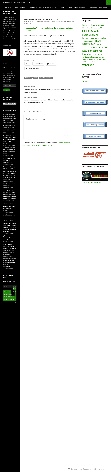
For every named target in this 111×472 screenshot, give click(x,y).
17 (4, 297)
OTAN (97, 40)
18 (6, 297)
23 (15, 297)
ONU (91, 41)
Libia (83, 41)
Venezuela (88, 64)
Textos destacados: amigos (93, 57)
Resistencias (99, 47)
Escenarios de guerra (32, 19)
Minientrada (29, 22)
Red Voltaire (96, 44)
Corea (95, 28)
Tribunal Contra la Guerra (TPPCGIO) (73, 7)
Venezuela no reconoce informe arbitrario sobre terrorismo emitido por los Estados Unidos (48, 89)
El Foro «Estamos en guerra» (99, 7)
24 (4, 299)
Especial (28, 77)
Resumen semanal (46, 77)
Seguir (7, 90)
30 (15, 299)
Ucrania (91, 62)
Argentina (97, 25)
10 (4, 294)
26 (8, 299)
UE (95, 62)
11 (6, 294)
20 (10, 297)
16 (15, 294)
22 (13, 297)
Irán (104, 38)
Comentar (67, 135)
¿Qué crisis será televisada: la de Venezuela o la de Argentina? (9, 238)
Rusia (85, 54)
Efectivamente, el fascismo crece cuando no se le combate (9, 217)
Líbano (87, 41)
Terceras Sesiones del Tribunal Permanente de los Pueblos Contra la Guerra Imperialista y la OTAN (9, 227)
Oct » (14, 302)
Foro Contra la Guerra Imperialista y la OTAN (16, 2)
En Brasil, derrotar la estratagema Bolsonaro (9, 208)
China (84, 28)
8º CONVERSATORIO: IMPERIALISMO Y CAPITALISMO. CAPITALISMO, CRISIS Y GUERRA (9, 139)
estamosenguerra (59, 22)
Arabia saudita (88, 25)
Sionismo (92, 54)
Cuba (100, 27)
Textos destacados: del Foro (93, 59)
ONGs (35, 77)
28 (11, 299)
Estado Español (90, 34)
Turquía (85, 62)
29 (13, 299)
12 (8, 294)
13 (10, 294)
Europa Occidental (91, 38)
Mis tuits (85, 81)
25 (6, 299)
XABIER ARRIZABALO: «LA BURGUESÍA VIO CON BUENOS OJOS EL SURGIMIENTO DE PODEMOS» (9, 175)
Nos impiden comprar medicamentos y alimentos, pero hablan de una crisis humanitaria (9, 262)
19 (8, 297)
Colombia (90, 28)
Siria (99, 54)
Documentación (20, 7)
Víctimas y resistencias (49, 19)
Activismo (7, 7)
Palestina (86, 44)
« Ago (5, 302)
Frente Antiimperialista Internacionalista (43, 7)
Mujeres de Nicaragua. (9, 167)
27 (10, 299)
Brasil (102, 25)
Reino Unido (86, 48)
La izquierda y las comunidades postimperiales (9, 160)
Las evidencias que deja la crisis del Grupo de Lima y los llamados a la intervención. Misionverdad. (48, 99)
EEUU (86, 31)
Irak (101, 38)
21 (11, 297)
